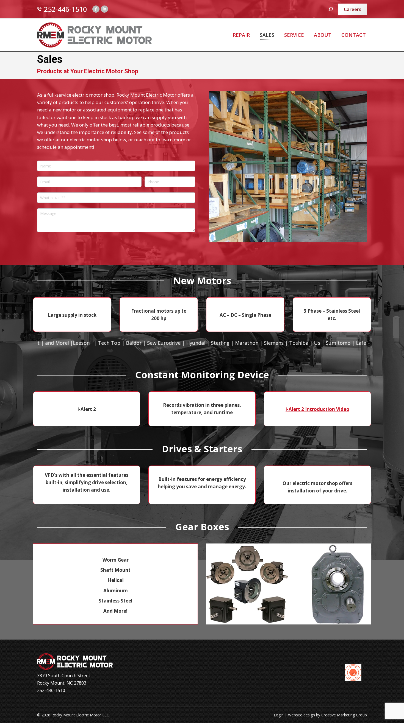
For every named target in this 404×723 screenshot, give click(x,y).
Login (279, 715)
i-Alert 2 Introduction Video (317, 409)
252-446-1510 (65, 9)
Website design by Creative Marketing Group (327, 715)
